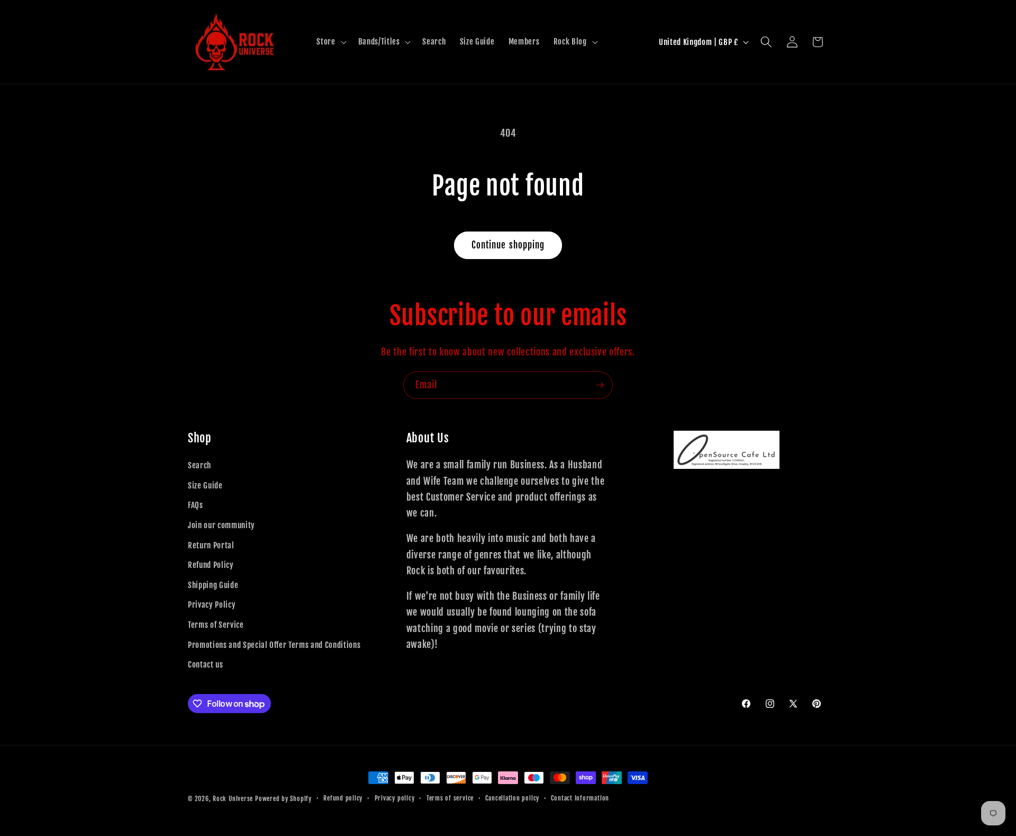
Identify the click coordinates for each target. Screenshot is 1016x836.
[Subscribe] (599, 385)
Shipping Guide (213, 585)
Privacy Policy (211, 604)
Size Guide (205, 485)
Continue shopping (508, 245)
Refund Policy (211, 564)
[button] (330, 42)
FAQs (195, 505)
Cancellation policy (512, 798)
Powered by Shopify (283, 799)
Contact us (205, 664)
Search (199, 465)
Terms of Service (216, 624)
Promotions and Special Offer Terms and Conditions (274, 644)
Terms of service (450, 798)
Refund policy (342, 798)
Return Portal (211, 545)
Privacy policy (395, 798)
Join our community (221, 525)
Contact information (580, 798)
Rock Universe (233, 799)
